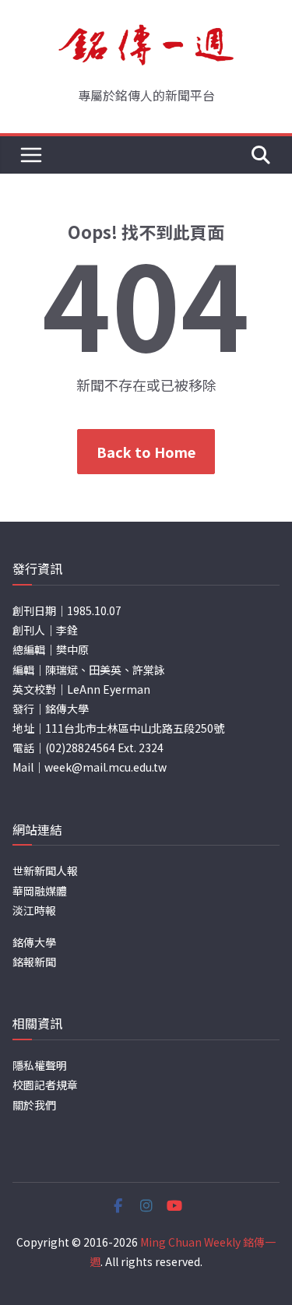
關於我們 (34, 1105)
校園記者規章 (45, 1084)
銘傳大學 (34, 942)
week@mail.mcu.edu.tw (105, 767)
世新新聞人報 (45, 870)
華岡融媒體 (39, 891)
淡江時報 (34, 910)
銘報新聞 (34, 961)
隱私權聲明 (39, 1065)
